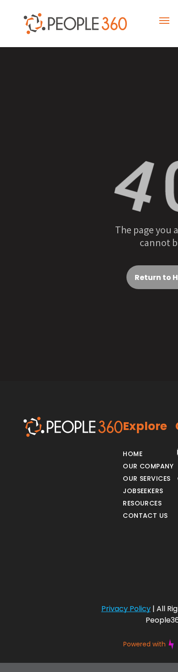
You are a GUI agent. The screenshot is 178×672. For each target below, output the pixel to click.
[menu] (164, 20)
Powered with (144, 644)
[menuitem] (148, 454)
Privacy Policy (126, 608)
